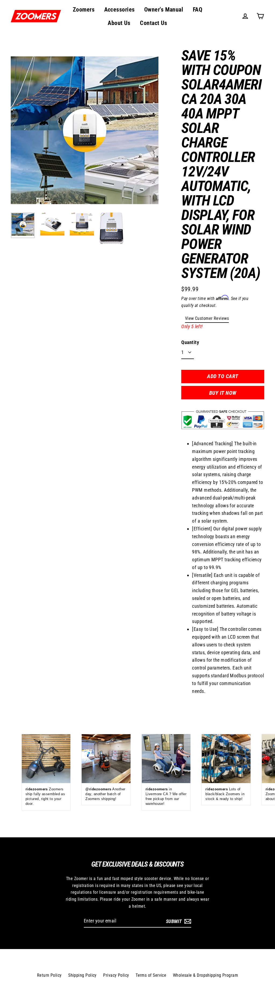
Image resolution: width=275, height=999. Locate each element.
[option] (84, 130)
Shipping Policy (82, 975)
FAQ (197, 9)
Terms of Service (151, 975)
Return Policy (49, 975)
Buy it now (223, 393)
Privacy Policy (116, 975)
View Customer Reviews (207, 318)
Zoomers (84, 9)
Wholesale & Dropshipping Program (205, 975)
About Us (119, 23)
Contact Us (153, 23)
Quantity (190, 342)
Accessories (119, 9)
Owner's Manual (163, 9)
